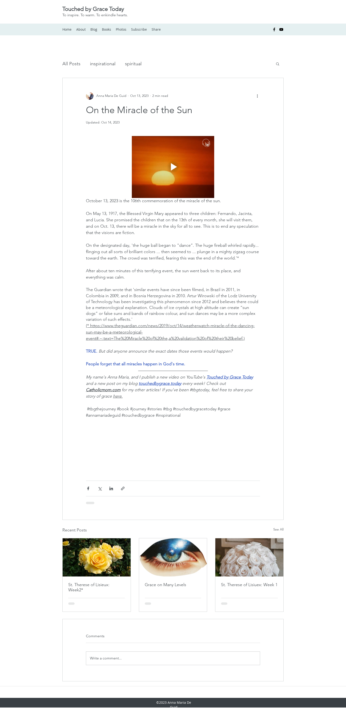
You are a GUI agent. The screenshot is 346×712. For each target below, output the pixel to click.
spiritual (133, 63)
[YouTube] (281, 29)
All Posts (71, 63)
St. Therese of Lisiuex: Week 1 (249, 558)
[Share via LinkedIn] (111, 462)
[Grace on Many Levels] (173, 531)
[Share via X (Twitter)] (99, 462)
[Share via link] (123, 462)
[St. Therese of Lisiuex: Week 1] (249, 531)
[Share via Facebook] (88, 462)
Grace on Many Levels (165, 558)
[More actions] (257, 96)
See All (278, 503)
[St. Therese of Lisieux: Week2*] (97, 531)
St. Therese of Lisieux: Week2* (88, 561)
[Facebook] (274, 29)
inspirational (103, 63)
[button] (277, 64)
